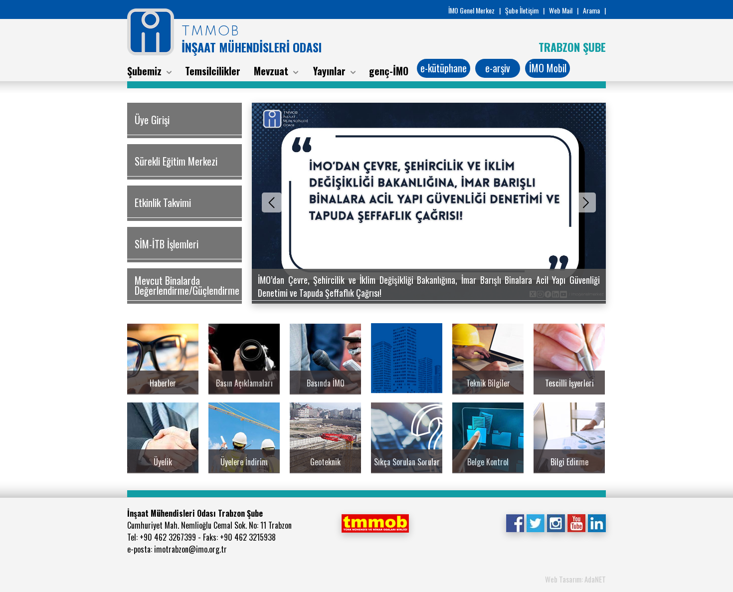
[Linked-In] (596, 522)
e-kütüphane (443, 67)
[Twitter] (535, 522)
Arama (591, 10)
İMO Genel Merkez (471, 10)
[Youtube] (576, 522)
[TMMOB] (375, 522)
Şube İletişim (522, 10)
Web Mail (560, 10)
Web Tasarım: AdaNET (575, 579)
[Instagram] (556, 522)
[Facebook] (515, 522)
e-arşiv (497, 67)
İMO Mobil (547, 67)
